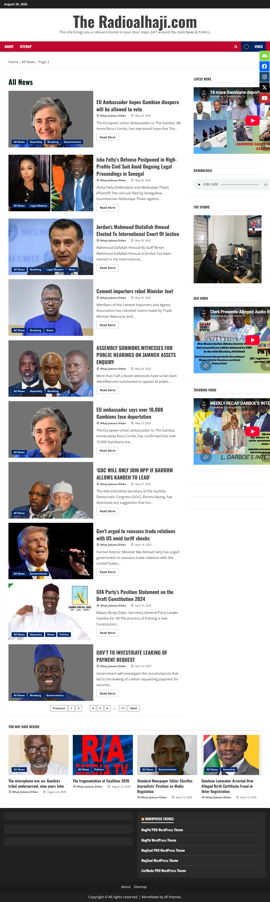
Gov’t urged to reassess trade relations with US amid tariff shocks (50, 551)
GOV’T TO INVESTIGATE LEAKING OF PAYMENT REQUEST (50, 672)
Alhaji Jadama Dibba (113, 115)
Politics (64, 634)
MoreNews (150, 897)
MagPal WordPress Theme (158, 840)
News (72, 269)
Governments (72, 142)
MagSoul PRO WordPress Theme (163, 850)
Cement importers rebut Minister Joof (50, 307)
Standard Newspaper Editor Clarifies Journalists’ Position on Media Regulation (165, 786)
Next (133, 708)
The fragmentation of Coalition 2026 (101, 780)
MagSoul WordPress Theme (159, 860)
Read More (109, 138)
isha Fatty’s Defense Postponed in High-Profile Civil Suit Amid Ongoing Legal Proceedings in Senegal (50, 183)
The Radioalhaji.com (135, 21)
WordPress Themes (159, 818)
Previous (59, 708)
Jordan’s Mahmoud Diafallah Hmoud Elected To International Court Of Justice (50, 247)
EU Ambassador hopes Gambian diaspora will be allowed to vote (50, 119)
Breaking (53, 142)
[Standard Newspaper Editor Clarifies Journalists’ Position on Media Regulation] (167, 755)
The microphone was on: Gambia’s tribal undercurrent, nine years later (36, 783)
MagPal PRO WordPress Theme (162, 829)
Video (259, 46)
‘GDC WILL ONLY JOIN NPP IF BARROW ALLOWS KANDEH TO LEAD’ (50, 490)
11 (123, 708)
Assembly (36, 142)
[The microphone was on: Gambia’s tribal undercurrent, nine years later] (38, 755)
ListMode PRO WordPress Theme (163, 870)
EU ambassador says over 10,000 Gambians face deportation (50, 429)
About (9, 46)
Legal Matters (38, 205)
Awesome (36, 634)
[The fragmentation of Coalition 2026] (103, 755)
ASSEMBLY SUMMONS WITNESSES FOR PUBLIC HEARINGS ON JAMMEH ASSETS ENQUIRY (50, 368)
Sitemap (26, 46)
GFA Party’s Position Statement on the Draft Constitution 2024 (50, 611)
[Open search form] (236, 47)
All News (19, 142)
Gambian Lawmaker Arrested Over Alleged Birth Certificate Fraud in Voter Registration (227, 786)
